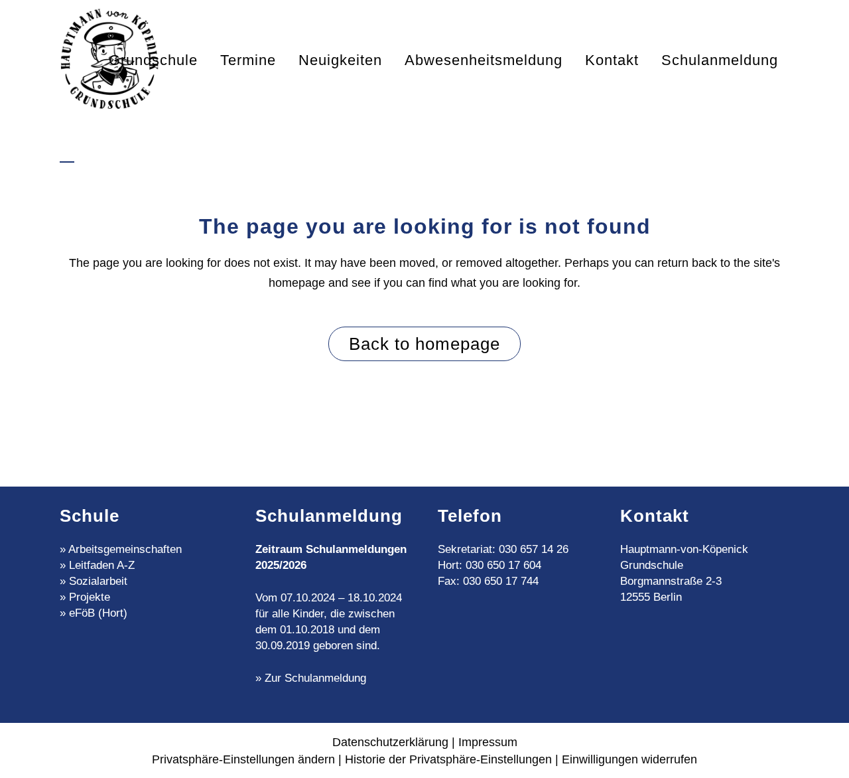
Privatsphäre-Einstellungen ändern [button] (243, 759)
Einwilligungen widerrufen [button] (629, 759)
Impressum (487, 742)
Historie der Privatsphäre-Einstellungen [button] (448, 759)
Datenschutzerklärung (390, 742)
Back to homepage (424, 344)
